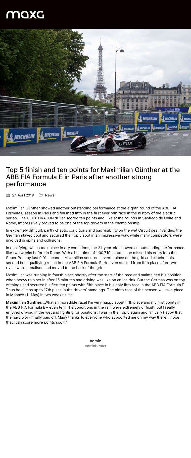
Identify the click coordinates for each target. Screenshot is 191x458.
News (49, 195)
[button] (184, 14)
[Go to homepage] (25, 14)
